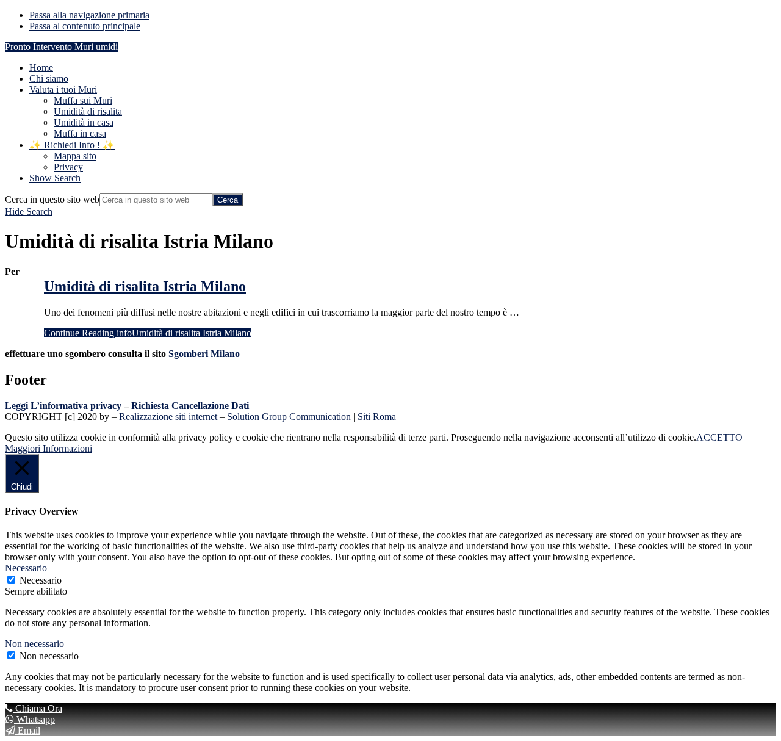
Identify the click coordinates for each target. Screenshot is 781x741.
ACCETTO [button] (719, 437)
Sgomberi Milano (203, 354)
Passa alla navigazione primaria (89, 15)
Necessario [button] (26, 568)
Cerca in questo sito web (52, 199)
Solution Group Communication (289, 416)
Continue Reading (147, 333)
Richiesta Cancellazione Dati (190, 405)
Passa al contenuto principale (84, 26)
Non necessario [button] (34, 643)
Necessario (41, 580)
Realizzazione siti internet (168, 416)
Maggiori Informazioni (48, 448)
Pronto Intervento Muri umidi (61, 47)
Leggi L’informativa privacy (63, 405)
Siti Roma (377, 416)
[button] (55, 178)
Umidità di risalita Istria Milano (145, 286)
